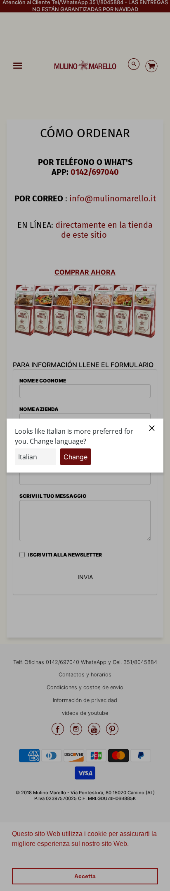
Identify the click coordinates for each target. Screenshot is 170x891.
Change (75, 456)
